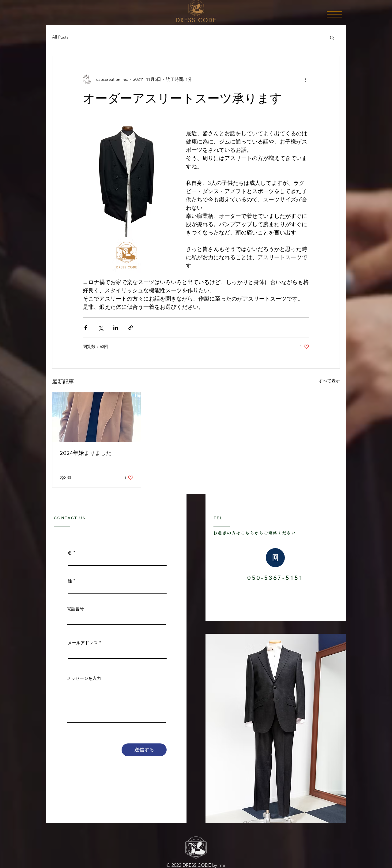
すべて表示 (329, 380)
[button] (334, 14)
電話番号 (75, 609)
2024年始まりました (85, 453)
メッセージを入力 (84, 678)
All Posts (60, 37)
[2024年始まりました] (96, 417)
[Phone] (275, 557)
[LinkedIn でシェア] (116, 328)
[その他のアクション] (305, 79)
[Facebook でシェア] (86, 328)
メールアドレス (83, 643)
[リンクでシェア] (131, 328)
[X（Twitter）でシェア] (101, 328)
